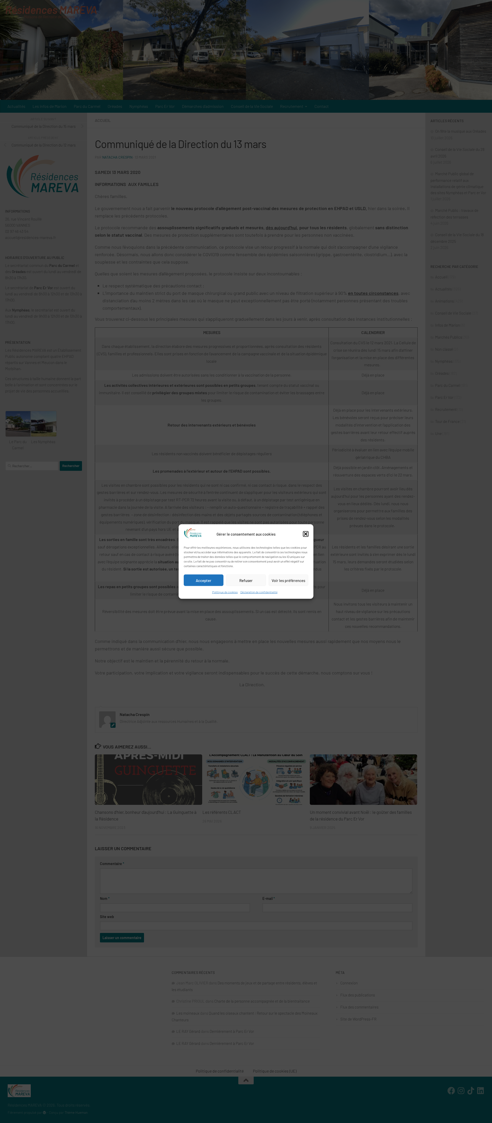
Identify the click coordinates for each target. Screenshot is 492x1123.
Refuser (246, 580)
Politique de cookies (225, 592)
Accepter (203, 580)
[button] (305, 534)
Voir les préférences (288, 580)
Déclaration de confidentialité (259, 592)
